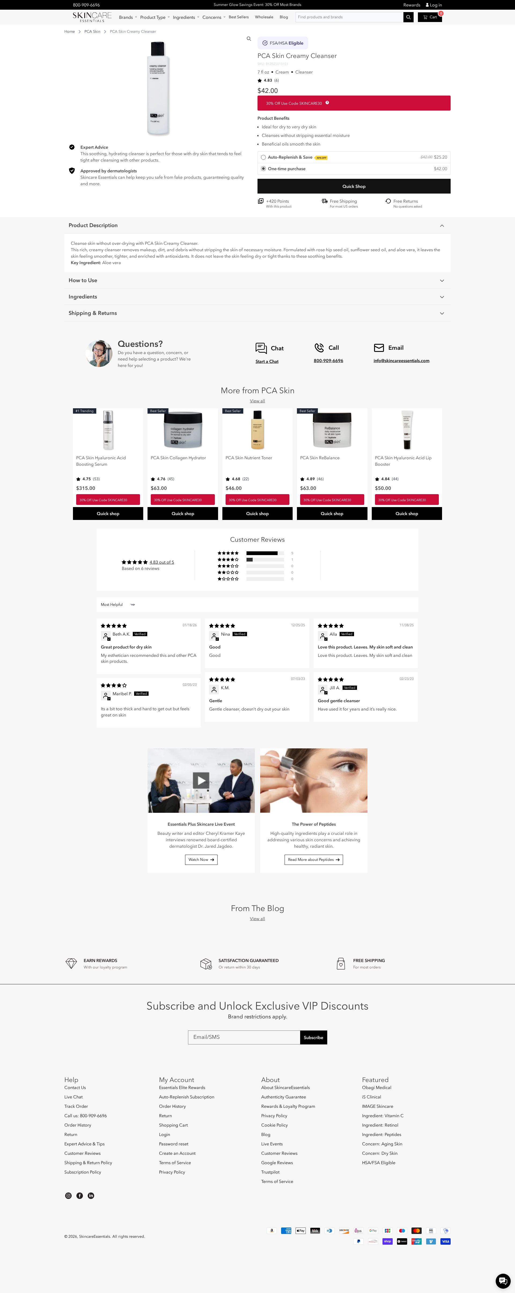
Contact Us (75, 1087)
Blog (265, 1134)
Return (70, 1134)
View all (257, 400)
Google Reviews (277, 1162)
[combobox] (355, 17)
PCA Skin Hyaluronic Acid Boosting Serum (101, 461)
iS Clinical (371, 1096)
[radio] (354, 157)
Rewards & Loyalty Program (288, 1106)
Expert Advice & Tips (84, 1143)
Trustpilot (270, 1172)
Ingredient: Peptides (381, 1134)
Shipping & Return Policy (88, 1162)
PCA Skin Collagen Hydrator (178, 457)
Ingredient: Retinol (380, 1125)
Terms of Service (175, 1162)
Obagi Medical (376, 1087)
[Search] (249, 39)
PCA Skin (92, 31)
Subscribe (313, 1037)
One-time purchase (287, 168)
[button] (126, 17)
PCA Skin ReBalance (320, 457)
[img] (114, 625)
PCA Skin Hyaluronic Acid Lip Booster (403, 461)
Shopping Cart (173, 1125)
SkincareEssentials (94, 1236)
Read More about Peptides (311, 859)
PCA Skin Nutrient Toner (249, 457)
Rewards (411, 5)
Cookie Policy (274, 1125)
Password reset (173, 1143)
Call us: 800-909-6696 (85, 1115)
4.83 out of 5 (162, 562)
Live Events (272, 1143)
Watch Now (198, 859)
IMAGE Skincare (377, 1106)
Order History (77, 1125)
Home (69, 31)
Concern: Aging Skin (382, 1143)
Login (164, 1134)
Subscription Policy (82, 1172)
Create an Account (177, 1153)
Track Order (76, 1106)
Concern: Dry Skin (380, 1153)
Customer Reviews (82, 1153)
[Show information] (326, 102)
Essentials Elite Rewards (182, 1087)
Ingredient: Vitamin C (383, 1115)
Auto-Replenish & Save (297, 157)
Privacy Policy (172, 1172)
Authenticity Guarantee (283, 1096)
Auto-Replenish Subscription (186, 1096)
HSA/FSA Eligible (378, 1162)
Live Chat (73, 1096)
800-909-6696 (86, 5)
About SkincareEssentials (285, 1087)
